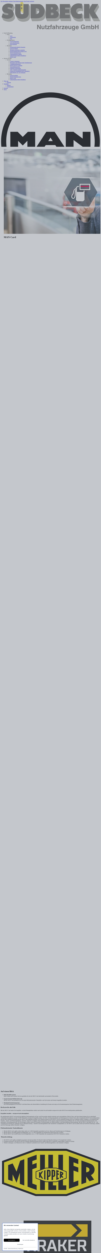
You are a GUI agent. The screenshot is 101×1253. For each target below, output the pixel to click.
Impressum (20, 1248)
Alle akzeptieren (11, 1240)
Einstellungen (20, 1244)
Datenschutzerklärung (13, 1248)
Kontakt (5, 1248)
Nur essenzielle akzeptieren (29, 1240)
